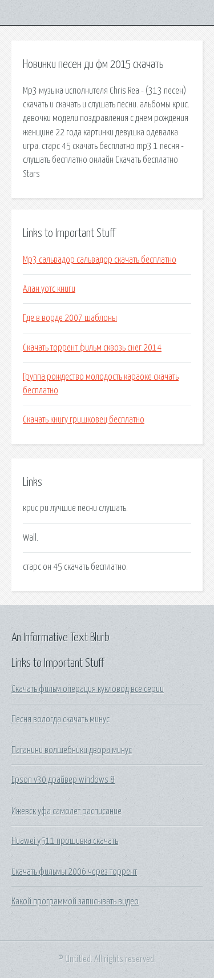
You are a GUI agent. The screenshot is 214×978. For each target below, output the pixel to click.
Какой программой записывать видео (75, 901)
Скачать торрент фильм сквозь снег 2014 (92, 347)
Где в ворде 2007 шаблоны (70, 318)
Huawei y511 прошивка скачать (64, 841)
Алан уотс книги (49, 288)
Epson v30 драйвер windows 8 (63, 779)
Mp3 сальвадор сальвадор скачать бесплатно (99, 259)
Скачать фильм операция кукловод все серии (87, 689)
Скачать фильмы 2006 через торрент (74, 871)
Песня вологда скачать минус (60, 719)
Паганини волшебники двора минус (71, 750)
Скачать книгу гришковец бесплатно (83, 419)
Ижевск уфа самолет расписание (66, 811)
